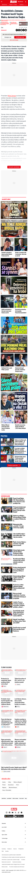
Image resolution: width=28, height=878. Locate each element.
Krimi (17, 784)
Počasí (4, 784)
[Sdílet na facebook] (17, 30)
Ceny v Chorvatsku (6, 790)
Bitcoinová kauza (13, 787)
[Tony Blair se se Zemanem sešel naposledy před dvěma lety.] (14, 23)
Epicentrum (11, 784)
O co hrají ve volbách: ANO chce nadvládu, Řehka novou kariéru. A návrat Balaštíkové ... (20, 450)
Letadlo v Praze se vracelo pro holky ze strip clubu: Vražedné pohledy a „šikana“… (18, 604)
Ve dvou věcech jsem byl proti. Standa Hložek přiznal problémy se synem (19, 569)
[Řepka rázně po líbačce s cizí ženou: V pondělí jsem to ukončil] (6, 544)
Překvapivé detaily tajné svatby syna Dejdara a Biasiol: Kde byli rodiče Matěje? (19, 509)
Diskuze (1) (3, 30)
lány (26, 798)
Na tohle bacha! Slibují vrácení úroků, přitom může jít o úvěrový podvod (19, 561)
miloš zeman (15, 798)
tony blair (21, 798)
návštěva (4, 798)
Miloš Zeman (12, 96)
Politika (3, 445)
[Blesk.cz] (13, 1)
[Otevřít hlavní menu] (1, 1)
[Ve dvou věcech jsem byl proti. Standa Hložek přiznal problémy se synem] (6, 570)
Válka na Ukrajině (18, 782)
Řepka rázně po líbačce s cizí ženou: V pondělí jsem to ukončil (19, 543)
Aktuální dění (6, 778)
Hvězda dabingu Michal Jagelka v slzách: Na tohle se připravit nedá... (19, 578)
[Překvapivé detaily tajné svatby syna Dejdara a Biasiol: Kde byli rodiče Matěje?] (6, 509)
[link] (6, 813)
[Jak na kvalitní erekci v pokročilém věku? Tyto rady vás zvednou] (6, 536)
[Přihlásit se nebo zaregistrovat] (25, 1)
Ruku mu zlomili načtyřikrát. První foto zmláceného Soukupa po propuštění (19, 595)
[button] (9, 816)
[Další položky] (26, 4)
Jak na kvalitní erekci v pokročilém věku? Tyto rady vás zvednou (19, 535)
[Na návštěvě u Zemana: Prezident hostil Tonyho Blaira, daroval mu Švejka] (14, 20)
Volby (9, 782)
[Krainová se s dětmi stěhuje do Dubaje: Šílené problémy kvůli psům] (6, 587)
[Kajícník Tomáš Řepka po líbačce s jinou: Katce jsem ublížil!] (6, 622)
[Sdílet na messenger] (21, 30)
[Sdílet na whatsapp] (23, 30)
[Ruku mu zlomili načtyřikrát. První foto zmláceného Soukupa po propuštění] (6, 596)
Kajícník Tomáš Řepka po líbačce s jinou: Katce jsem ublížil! (19, 621)
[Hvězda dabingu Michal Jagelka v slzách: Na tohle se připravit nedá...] (6, 578)
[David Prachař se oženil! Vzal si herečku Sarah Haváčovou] (6, 630)
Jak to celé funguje (14, 39)
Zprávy (4, 782)
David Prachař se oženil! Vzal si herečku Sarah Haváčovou (19, 629)
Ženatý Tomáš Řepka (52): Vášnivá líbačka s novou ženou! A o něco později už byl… (19, 500)
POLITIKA (4, 436)
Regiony (4, 787)
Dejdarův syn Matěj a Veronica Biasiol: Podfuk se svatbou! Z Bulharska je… (19, 518)
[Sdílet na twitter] (19, 30)
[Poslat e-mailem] (26, 30)
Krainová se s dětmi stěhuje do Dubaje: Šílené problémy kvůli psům (18, 587)
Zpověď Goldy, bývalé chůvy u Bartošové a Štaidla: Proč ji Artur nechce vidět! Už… (18, 613)
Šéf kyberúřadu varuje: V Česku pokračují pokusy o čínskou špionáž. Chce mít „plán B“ (20, 459)
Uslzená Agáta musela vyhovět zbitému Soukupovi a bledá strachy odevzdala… (18, 552)
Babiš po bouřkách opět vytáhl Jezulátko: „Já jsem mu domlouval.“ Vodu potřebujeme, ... (20, 442)
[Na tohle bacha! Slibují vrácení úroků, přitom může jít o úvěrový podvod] (6, 561)
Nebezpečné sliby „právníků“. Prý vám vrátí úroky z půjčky (18, 526)
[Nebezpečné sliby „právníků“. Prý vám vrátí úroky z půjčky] (6, 527)
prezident (9, 798)
